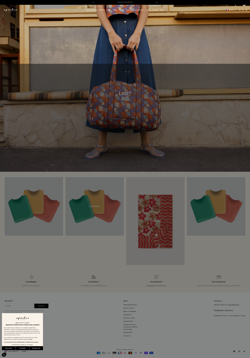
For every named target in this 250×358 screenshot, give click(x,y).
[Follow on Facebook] (234, 351)
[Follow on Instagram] (239, 351)
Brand (162, 10)
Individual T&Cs (128, 321)
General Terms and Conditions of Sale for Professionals (130, 327)
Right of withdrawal (129, 311)
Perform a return (128, 308)
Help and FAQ (127, 332)
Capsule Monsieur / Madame (95, 10)
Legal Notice (127, 315)
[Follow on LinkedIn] (244, 351)
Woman (121, 10)
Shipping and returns (130, 305)
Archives (155, 10)
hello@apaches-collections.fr (223, 310)
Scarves (129, 10)
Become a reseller (129, 318)
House (147, 10)
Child (115, 10)
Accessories (138, 10)
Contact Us (127, 336)
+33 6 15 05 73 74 (233, 305)
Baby (109, 10)
